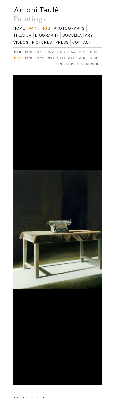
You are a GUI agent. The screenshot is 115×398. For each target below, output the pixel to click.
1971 (39, 51)
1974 (71, 51)
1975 (82, 51)
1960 (17, 51)
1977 (17, 57)
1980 (50, 57)
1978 (28, 57)
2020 (93, 57)
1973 (61, 51)
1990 (61, 57)
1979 (39, 57)
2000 (71, 57)
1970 (28, 51)
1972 (50, 51)
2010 (82, 57)
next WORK (91, 63)
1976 (93, 51)
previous (65, 63)
